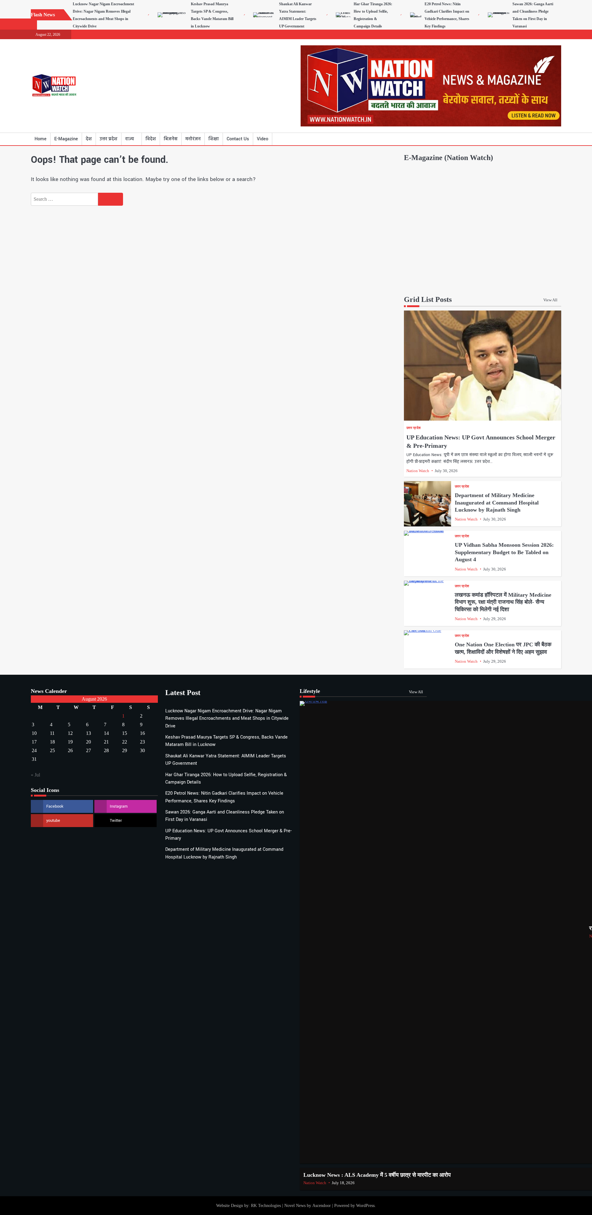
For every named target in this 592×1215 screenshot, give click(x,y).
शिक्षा (213, 139)
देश (89, 139)
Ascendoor (321, 1205)
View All (550, 300)
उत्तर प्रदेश (108, 139)
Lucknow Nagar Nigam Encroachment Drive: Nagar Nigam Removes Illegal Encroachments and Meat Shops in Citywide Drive (227, 718)
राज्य (129, 139)
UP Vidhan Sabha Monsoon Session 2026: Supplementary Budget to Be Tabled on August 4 (504, 552)
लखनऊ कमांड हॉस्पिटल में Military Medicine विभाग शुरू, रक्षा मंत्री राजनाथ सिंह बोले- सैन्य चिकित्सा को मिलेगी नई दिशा (503, 602)
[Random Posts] (547, 139)
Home (41, 139)
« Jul (35, 774)
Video (262, 139)
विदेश (151, 139)
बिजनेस (171, 139)
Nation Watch (417, 470)
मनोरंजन (193, 139)
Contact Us (238, 139)
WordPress (365, 1205)
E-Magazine (66, 139)
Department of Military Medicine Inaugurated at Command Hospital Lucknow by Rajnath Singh (497, 502)
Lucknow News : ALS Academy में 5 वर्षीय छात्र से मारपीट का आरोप (377, 1175)
